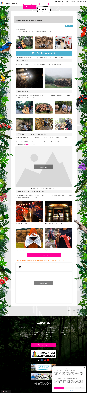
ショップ (21, 332)
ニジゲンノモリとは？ (75, 1)
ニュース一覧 (22, 330)
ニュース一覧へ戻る (72, 310)
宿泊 (61, 3)
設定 (80, 388)
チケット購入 (30, 6)
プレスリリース (47, 338)
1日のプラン (66, 3)
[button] (84, 368)
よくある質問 (83, 1)
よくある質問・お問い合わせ (50, 332)
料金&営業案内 (58, 1)
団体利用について (48, 328)
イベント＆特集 (35, 3)
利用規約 (46, 334)
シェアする (69, 25)
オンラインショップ (53, 3)
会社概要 (62, 332)
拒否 (69, 388)
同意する (59, 388)
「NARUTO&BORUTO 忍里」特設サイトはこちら (44, 255)
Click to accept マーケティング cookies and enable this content (44, 166)
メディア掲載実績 (64, 327)
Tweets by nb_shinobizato (44, 283)
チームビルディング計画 (49, 330)
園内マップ (73, 3)
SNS (61, 328)
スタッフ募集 (63, 334)
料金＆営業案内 (34, 332)
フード (20, 334)
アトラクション (27, 3)
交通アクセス (66, 1)
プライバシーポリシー (69, 390)
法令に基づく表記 (64, 330)
